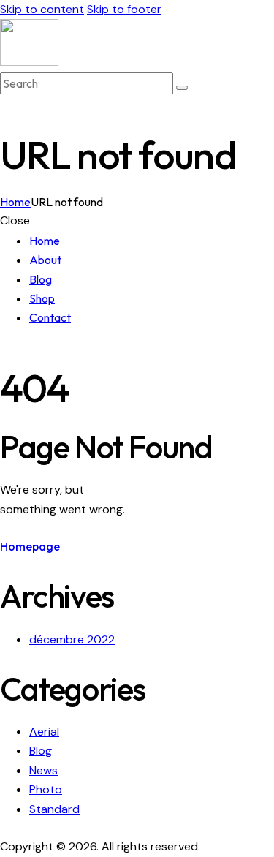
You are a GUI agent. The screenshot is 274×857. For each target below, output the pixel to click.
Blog (40, 750)
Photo (45, 789)
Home (15, 202)
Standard (54, 809)
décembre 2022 (72, 639)
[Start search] (182, 88)
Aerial (44, 731)
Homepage (30, 546)
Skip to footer (124, 9)
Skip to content (42, 9)
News (43, 770)
